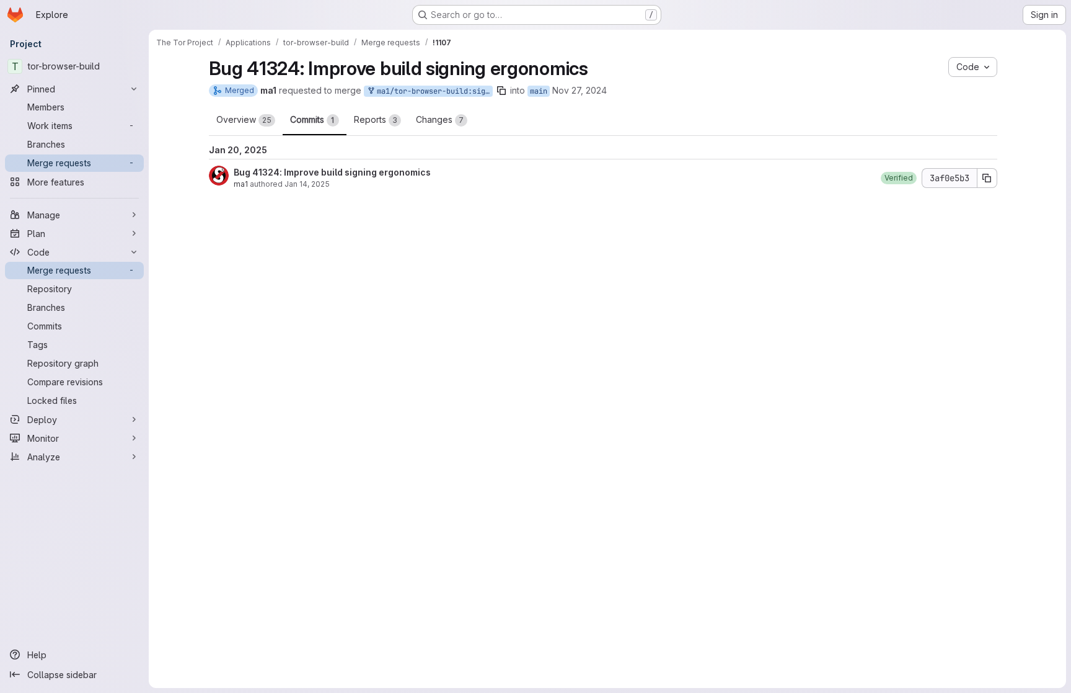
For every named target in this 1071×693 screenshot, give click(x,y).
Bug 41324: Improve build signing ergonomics (332, 172)
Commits (312, 119)
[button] (899, 178)
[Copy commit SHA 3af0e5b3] (987, 178)
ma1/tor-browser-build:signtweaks (432, 91)
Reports (375, 119)
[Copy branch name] (501, 90)
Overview (243, 119)
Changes (440, 119)
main (538, 91)
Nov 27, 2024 (579, 90)
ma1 (241, 184)
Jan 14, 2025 (307, 184)
